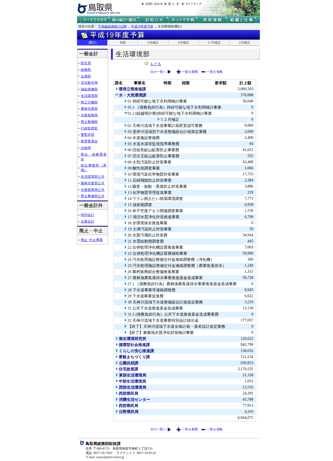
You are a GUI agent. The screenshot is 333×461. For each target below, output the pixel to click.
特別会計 (87, 215)
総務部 (86, 70)
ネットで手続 (183, 20)
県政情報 (212, 20)
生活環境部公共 (93, 177)
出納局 (86, 148)
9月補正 (183, 42)
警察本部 (87, 135)
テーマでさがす (95, 20)
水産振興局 (89, 115)
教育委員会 (89, 141)
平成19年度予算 (142, 26)
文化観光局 (89, 83)
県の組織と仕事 (241, 20)
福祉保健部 (89, 89)
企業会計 (87, 221)
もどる (155, 64)
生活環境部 (89, 96)
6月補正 (153, 42)
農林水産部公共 (93, 183)
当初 (122, 42)
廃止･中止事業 (92, 240)
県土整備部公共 (93, 196)
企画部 (86, 76)
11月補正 (214, 42)
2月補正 (244, 42)
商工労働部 (89, 102)
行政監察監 (89, 128)
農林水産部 (89, 109)
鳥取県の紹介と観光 (124, 20)
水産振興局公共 (93, 190)
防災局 (86, 63)
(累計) (92, 42)
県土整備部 (89, 122)
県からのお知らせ (153, 20)
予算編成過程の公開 (112, 26)
